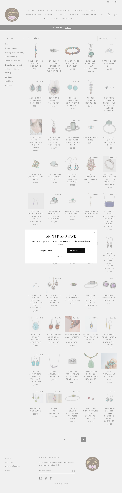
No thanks (61, 256)
